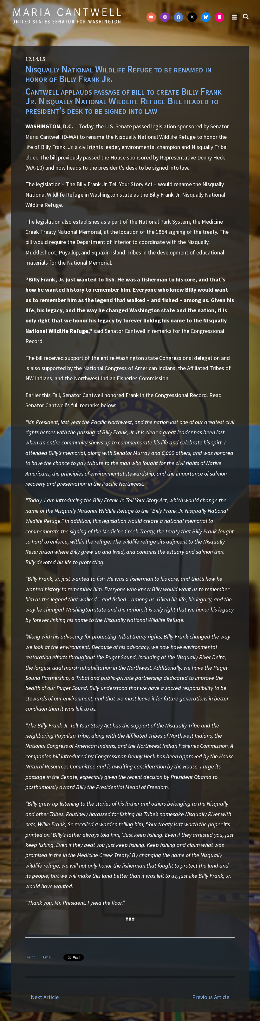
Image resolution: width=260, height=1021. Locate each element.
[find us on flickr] (219, 17)
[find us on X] (192, 17)
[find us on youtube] (151, 17)
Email (48, 957)
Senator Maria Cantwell (66, 15)
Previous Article (210, 997)
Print (31, 957)
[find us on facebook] (178, 17)
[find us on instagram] (165, 17)
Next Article (45, 997)
